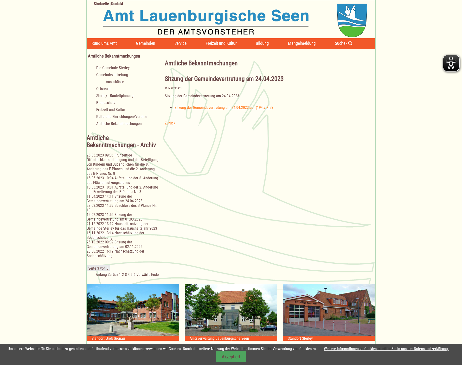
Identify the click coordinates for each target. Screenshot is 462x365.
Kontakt (117, 3)
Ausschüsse (115, 81)
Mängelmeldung (302, 43)
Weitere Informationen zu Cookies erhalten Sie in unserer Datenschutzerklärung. (386, 348)
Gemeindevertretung (112, 74)
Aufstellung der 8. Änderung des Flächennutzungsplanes (122, 180)
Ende (155, 274)
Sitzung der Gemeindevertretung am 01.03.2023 (114, 217)
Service (180, 43)
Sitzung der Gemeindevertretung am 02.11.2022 (114, 244)
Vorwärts (143, 274)
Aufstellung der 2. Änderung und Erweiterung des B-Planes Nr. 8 (122, 189)
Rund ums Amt (104, 43)
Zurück (170, 123)
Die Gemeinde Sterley (113, 67)
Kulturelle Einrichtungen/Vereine (121, 116)
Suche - (341, 43)
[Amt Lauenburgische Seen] (227, 18)
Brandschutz (106, 102)
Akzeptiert (231, 356)
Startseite (101, 3)
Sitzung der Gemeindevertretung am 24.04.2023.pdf (223, 107)
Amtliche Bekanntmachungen (119, 123)
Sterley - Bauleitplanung (115, 95)
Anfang (101, 274)
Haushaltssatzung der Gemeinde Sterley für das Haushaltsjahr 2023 (122, 226)
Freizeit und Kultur (221, 43)
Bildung (262, 43)
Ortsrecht (103, 88)
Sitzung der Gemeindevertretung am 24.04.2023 (114, 198)
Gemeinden (145, 43)
